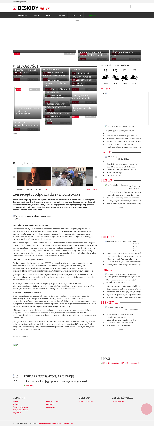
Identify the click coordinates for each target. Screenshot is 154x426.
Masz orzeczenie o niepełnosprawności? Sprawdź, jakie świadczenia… (121, 281)
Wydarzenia (75, 117)
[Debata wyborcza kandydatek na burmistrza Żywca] (34, 177)
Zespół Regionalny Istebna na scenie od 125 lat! (124, 256)
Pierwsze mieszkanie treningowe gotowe (122, 136)
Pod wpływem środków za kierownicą (120, 314)
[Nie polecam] (16, 345)
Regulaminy (17, 413)
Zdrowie (44, 189)
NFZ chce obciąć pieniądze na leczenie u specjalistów (126, 203)
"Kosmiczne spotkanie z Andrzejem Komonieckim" (27, 111)
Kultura (17, 53)
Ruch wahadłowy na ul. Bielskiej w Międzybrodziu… (83, 83)
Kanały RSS (50, 404)
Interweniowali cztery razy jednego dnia (121, 320)
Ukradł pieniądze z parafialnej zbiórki (120, 323)
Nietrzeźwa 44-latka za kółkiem (118, 326)
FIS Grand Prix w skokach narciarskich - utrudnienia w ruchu (128, 141)
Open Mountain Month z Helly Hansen (121, 167)
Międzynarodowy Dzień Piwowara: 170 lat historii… (58, 117)
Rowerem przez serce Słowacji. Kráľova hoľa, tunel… (122, 52)
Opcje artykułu (91, 190)
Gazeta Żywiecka (118, 401)
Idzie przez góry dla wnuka (81, 110)
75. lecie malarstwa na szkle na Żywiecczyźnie (54, 74)
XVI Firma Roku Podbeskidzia (134, 187)
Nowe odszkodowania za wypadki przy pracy (123, 195)
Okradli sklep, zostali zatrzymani (118, 317)
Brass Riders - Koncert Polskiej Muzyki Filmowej (25, 73)
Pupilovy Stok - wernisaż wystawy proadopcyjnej (124, 265)
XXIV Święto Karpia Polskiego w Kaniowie (122, 259)
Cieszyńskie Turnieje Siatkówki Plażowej (121, 170)
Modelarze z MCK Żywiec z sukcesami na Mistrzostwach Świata (130, 262)
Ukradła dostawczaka (131, 309)
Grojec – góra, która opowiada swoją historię (26, 124)
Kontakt (15, 401)
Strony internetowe (86, 401)
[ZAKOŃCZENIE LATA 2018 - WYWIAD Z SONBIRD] (68, 177)
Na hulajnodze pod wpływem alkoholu (81, 96)
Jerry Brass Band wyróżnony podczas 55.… (54, 98)
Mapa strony (50, 407)
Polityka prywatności (20, 410)
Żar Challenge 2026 (114, 175)
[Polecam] (14, 345)
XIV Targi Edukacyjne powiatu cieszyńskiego (123, 198)
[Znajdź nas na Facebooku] (2, 213)
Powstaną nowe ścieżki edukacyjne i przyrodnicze (92, 53)
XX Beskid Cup (123, 159)
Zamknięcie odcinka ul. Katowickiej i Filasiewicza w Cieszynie (129, 147)
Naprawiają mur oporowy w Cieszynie (120, 131)
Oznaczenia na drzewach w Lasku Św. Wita (55, 83)
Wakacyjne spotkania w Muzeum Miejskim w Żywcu (126, 253)
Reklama (16, 404)
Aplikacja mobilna (52, 401)
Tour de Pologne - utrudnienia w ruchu (121, 144)
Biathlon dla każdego (114, 172)
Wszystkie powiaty (20, 2)
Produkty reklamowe (20, 407)
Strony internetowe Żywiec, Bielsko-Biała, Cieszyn (55, 423)
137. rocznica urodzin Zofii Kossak (136, 246)
